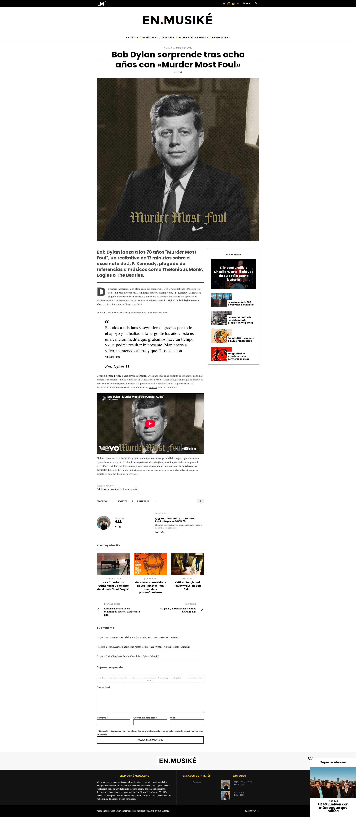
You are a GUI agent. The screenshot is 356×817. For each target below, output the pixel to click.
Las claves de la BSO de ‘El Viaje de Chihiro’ (241, 303)
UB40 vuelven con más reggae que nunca (333, 807)
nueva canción (131, 488)
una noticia (115, 375)
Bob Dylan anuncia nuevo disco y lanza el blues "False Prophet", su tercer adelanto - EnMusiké (148, 646)
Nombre (102, 717)
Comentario (104, 687)
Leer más (159, 532)
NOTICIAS (169, 47)
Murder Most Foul (115, 488)
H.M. (180, 72)
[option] (113, 572)
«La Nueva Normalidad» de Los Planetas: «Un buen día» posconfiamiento (150, 587)
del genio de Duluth (118, 469)
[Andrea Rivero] (226, 795)
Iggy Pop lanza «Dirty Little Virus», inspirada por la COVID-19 (175, 520)
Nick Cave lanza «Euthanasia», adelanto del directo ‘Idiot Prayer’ (113, 586)
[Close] (310, 758)
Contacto (197, 782)
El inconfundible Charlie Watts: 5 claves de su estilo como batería (233, 274)
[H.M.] (226, 784)
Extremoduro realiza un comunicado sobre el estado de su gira (122, 609)
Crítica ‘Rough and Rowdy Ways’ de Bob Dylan (187, 586)
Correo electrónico (145, 717)
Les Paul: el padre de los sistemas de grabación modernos (240, 320)
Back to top (250, 811)
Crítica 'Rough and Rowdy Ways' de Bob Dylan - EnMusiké (132, 656)
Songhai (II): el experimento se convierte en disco (238, 356)
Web (172, 717)
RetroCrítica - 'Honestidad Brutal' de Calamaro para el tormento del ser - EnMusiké (142, 637)
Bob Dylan (101, 488)
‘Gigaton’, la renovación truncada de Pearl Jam (178, 608)
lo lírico (153, 387)
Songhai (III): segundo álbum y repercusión (241, 339)
